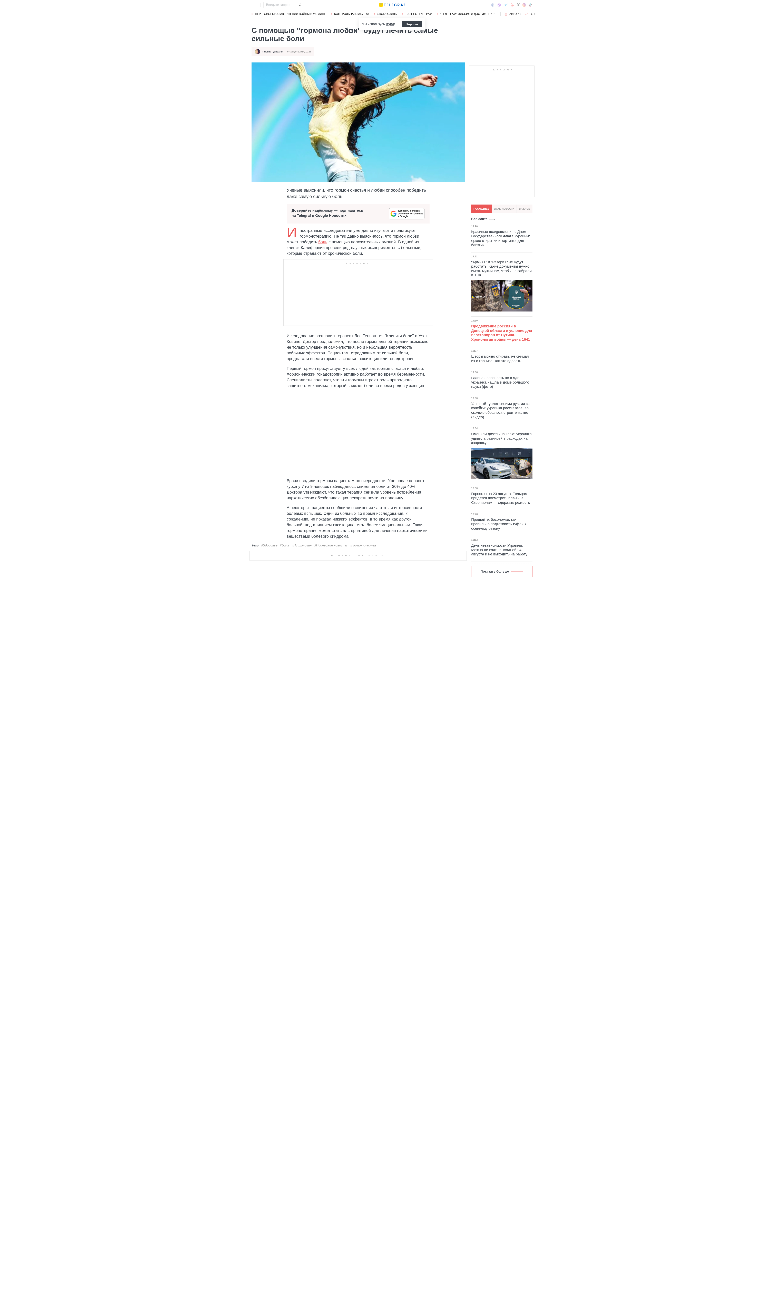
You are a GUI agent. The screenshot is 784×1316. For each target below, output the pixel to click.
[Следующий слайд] (535, 14)
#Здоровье (269, 545)
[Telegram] (506, 5)
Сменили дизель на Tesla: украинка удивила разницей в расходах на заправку (501, 438)
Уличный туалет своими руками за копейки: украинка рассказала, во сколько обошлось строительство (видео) (500, 410)
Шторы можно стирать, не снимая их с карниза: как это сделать (500, 358)
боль (322, 242)
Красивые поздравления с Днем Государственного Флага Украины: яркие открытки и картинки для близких (500, 238)
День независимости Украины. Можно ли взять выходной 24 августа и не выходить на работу (499, 549)
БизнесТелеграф (419, 14)
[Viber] (499, 5)
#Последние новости (330, 545)
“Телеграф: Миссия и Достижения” (468, 14)
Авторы (515, 14)
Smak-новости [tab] (504, 208)
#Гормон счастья (363, 545)
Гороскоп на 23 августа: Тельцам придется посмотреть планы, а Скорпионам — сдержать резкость (500, 498)
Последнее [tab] (481, 208)
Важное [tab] (524, 208)
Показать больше (494, 571)
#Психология (302, 545)
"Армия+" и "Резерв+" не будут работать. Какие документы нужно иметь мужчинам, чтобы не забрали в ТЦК (501, 268)
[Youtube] (512, 5)
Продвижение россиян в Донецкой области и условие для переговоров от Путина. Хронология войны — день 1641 (501, 333)
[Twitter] (518, 5)
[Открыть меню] (254, 4)
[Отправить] (300, 5)
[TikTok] (530, 5)
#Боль (284, 545)
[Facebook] (493, 5)
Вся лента (479, 219)
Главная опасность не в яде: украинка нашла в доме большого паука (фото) (500, 382)
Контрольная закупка (351, 14)
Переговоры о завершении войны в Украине (290, 14)
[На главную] (392, 4)
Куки (390, 24)
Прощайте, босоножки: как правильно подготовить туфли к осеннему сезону (498, 523)
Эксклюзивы (387, 14)
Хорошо (412, 24)
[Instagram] (524, 5)
